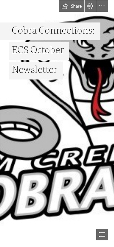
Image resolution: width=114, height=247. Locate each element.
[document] (57, 123)
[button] (71, 6)
